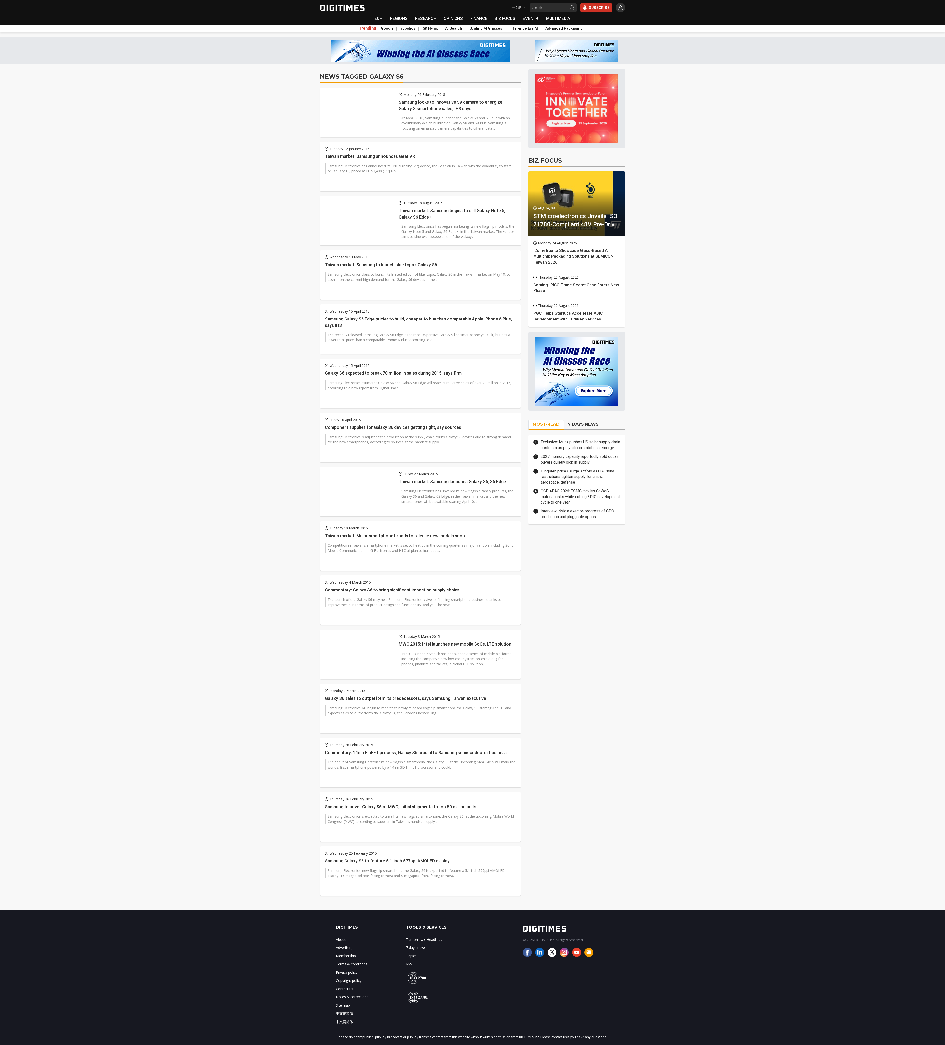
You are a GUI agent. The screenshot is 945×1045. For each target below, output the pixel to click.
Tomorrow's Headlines (424, 939)
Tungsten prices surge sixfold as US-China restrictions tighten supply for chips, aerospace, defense (577, 477)
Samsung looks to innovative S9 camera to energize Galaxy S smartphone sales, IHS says (450, 105)
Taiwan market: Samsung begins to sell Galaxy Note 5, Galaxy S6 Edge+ (452, 213)
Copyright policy (348, 980)
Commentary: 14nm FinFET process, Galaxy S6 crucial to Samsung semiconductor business (416, 752)
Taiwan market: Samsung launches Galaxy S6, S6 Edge (452, 481)
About (341, 939)
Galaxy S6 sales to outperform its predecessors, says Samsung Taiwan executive (405, 698)
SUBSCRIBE (599, 8)
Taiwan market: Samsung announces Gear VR (370, 156)
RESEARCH (425, 18)
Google (387, 28)
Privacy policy (346, 972)
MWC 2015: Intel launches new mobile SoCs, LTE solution (455, 644)
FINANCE (478, 18)
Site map (343, 1005)
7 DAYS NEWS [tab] (583, 424)
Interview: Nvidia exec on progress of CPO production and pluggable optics (577, 514)
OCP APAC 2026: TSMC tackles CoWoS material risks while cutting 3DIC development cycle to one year (580, 497)
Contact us (344, 988)
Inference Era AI (523, 28)
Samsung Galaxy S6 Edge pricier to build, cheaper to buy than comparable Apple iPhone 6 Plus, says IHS (418, 322)
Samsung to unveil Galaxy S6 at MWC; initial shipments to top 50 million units (400, 806)
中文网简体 (344, 1021)
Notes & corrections (352, 996)
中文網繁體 (344, 1013)
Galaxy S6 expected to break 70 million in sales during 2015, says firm (393, 373)
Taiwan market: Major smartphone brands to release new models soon (395, 535)
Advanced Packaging (564, 28)
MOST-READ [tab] (546, 424)
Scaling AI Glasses (486, 28)
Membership (346, 955)
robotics (408, 28)
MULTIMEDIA (558, 18)
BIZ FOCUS (505, 18)
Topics (411, 955)
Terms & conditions (351, 964)
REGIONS (399, 18)
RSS (409, 964)
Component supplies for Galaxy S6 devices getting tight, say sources (393, 427)
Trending (367, 28)
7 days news (416, 947)
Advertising (344, 947)
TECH (376, 18)
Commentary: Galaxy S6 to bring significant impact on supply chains (392, 589)
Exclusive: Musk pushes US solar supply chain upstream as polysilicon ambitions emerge (580, 445)
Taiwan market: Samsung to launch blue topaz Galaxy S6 (381, 264)
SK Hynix (430, 28)
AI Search (453, 28)
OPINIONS (453, 18)
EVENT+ (531, 18)
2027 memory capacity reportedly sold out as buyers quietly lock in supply (580, 459)
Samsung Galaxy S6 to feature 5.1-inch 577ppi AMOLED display (387, 860)
